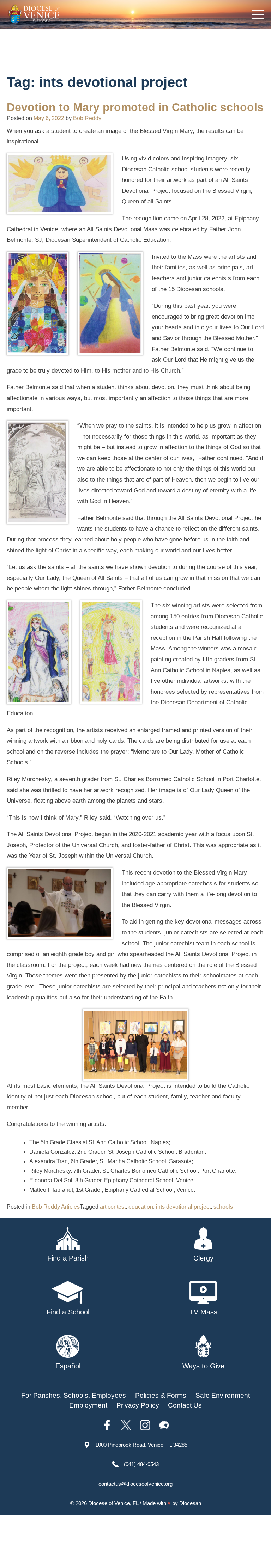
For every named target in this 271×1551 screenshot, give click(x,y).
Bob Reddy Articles (56, 1207)
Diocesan (190, 1503)
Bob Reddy (87, 118)
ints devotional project (183, 1207)
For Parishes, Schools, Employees (73, 1395)
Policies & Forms (160, 1395)
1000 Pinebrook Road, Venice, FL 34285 (141, 1445)
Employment (88, 1405)
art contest (113, 1207)
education (140, 1207)
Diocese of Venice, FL (113, 1503)
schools (223, 1207)
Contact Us (185, 1405)
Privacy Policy (137, 1405)
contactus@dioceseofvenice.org (135, 1484)
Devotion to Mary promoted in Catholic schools (135, 107)
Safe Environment (222, 1395)
